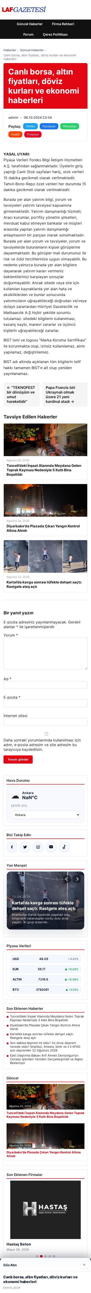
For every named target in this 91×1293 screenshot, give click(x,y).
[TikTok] (64, 847)
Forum (28, 34)
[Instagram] (38, 847)
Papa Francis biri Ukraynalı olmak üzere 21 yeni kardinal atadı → (60, 394)
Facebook (49, 126)
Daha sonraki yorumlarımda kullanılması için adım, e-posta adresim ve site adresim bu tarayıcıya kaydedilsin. (42, 745)
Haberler (10, 50)
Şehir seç (19, 805)
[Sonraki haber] (77, 879)
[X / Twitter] (25, 847)
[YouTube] (51, 847)
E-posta (12, 697)
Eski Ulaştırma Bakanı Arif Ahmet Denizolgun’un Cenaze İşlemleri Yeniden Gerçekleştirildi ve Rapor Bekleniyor (46, 1059)
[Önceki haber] (67, 879)
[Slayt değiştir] (37, 1256)
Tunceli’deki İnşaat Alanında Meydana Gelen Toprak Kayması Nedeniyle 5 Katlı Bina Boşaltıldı (47, 1018)
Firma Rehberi (63, 24)
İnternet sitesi (15, 715)
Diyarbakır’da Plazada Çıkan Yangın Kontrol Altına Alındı (45, 1027)
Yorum (11, 635)
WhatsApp (69, 126)
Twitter (30, 126)
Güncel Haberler (30, 24)
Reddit (15, 134)
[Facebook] (12, 847)
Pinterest (33, 134)
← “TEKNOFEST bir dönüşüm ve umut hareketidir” (21, 394)
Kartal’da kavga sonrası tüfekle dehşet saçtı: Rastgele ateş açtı (42, 1036)
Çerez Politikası (55, 34)
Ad (7, 679)
